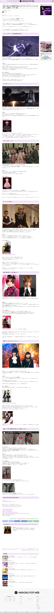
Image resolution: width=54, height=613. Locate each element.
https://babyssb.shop (10, 511)
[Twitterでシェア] (8, 521)
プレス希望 (38, 607)
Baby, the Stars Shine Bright (10, 514)
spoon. (7, 424)
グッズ (21, 602)
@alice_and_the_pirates (25, 513)
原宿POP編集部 (10, 560)
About (37, 603)
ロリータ (37, 518)
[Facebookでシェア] (21, 521)
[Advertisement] (11, 542)
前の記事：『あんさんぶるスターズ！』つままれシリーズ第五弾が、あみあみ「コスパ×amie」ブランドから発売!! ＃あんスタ (11, 549)
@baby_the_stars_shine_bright (17, 513)
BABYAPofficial (8, 515)
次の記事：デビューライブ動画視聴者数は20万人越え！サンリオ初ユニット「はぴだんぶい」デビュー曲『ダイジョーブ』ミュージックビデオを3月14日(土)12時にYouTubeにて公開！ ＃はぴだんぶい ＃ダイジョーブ (30, 549)
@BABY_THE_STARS (8, 512)
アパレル (13, 556)
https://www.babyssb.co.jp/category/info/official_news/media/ (11, 506)
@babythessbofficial (9, 513)
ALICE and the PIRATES (13, 518)
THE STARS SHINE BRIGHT (31, 518)
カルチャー (9, 10)
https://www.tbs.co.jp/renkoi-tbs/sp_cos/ (10, 254)
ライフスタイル (30, 598)
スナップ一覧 (38, 598)
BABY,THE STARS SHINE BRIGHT (22, 518)
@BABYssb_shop (14, 512)
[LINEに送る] (33, 521)
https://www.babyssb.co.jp (8, 510)
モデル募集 (38, 608)
